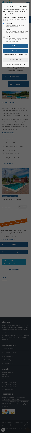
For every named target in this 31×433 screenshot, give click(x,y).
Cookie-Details (21, 64)
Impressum (15, 64)
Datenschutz (9, 64)
